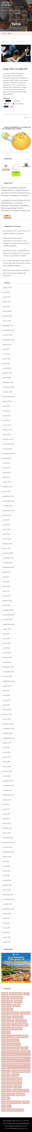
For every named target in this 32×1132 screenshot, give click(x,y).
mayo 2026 (7, 302)
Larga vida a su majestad (15, 68)
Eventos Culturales (10, 1013)
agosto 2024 (7, 401)
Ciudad (5, 997)
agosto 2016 (7, 857)
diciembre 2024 (8, 382)
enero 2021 (7, 605)
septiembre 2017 (8, 795)
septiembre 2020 (9, 624)
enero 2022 (7, 548)
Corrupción (7, 1001)
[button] (6, 167)
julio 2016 (6, 861)
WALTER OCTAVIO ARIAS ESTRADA (15, 270)
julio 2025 (6, 349)
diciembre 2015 (8, 894)
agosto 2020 (7, 629)
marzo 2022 (7, 539)
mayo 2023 (7, 472)
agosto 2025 (7, 344)
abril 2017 (6, 819)
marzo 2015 (7, 937)
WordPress (23, 1128)
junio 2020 (6, 638)
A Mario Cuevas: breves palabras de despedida (17, 273)
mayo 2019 (6, 700)
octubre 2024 (7, 392)
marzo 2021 (7, 596)
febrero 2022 (7, 544)
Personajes (7, 1086)
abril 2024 (6, 420)
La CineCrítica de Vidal (11, 1044)
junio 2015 (6, 923)
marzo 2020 (7, 653)
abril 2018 (6, 762)
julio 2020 (6, 634)
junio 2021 (6, 581)
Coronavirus (16, 997)
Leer (25, 117)
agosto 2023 (7, 458)
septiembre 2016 (8, 852)
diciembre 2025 (8, 325)
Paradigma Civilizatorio (11, 1083)
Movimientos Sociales (21, 1071)
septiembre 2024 (9, 397)
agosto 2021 (7, 572)
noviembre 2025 (8, 330)
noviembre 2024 (8, 387)
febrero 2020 (7, 657)
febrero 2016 (7, 885)
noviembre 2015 (8, 899)
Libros (24, 1048)
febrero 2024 (7, 430)
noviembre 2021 (8, 558)
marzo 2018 (7, 766)
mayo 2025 (7, 359)
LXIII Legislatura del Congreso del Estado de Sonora (15, 1053)
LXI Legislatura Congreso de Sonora (13, 1066)
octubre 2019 (7, 676)
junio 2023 (6, 468)
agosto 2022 (7, 515)
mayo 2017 (6, 814)
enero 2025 (7, 378)
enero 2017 (7, 833)
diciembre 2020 (8, 610)
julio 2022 (6, 520)
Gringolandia (8, 1021)
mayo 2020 (7, 643)
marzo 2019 (7, 709)
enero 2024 (7, 434)
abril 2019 (6, 705)
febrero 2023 (7, 487)
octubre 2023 (7, 449)
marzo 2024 (7, 425)
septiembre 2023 (9, 453)
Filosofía (6, 1017)
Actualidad (7, 65)
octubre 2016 (7, 847)
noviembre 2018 (8, 728)
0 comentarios (24, 115)
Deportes (6, 1005)
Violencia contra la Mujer (12, 1110)
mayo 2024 (7, 415)
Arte (4, 993)
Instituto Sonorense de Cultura (15, 1036)
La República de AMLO (10, 1048)
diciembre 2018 (8, 724)
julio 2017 (6, 804)
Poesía (17, 1086)
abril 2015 (6, 932)
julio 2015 (6, 918)
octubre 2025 (7, 335)
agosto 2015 (7, 913)
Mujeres (6, 1075)
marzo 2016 (7, 880)
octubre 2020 (8, 619)
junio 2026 (6, 297)
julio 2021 (6, 577)
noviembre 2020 (8, 615)
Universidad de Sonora (11, 1102)
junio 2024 (6, 411)
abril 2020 (6, 648)
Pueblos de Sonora (21, 1090)
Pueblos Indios (8, 1094)
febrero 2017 (7, 828)
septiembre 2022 (9, 510)
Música (15, 1075)
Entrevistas (7, 1009)
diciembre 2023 (8, 439)
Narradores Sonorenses (12, 1079)
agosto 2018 (7, 743)
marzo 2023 (7, 482)
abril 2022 (6, 534)
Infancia (6, 1032)
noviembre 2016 (8, 842)
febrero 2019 (7, 714)
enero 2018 (7, 776)
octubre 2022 (7, 506)
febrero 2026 (7, 316)
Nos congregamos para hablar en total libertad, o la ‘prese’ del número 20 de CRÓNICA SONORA (16, 253)
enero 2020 (7, 662)
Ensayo (16, 1005)
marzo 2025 (7, 368)
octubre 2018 (7, 733)
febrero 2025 (7, 373)
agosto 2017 (7, 800)
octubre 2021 (7, 562)
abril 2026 (6, 306)
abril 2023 (6, 477)
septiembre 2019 (8, 681)
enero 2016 (6, 890)
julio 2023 (6, 463)
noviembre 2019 (8, 672)
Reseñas (20, 1094)
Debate (18, 1001)
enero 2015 (6, 942)
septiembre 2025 (9, 340)
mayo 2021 (6, 586)
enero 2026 (7, 321)
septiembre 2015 (8, 909)
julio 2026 (6, 292)
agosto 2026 (7, 287)
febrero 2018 (7, 771)
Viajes (26, 1102)
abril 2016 (6, 876)
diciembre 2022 (8, 496)
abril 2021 (6, 591)
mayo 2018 (6, 757)
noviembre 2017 (8, 785)
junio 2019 (6, 695)
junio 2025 (6, 354)
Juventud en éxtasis (10, 1040)
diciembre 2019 (8, 667)
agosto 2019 (7, 686)
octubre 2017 (7, 790)
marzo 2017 (7, 823)
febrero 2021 (7, 600)
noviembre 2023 (8, 444)
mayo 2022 (7, 529)
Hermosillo (21, 1021)
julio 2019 (6, 690)
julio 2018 (6, 747)
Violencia (6, 1106)
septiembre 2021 (8, 567)
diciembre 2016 (8, 838)
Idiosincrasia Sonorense (12, 1028)
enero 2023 (7, 491)
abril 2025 (6, 363)
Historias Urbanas (19, 1024)
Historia (6, 1024)
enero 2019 (7, 719)
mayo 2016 (6, 871)
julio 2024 (6, 406)
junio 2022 (6, 525)
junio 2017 (6, 809)
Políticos (6, 1090)
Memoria (6, 1071)
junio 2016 (6, 866)
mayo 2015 (6, 928)
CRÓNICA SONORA (7, 4)
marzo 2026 (7, 311)
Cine (26, 993)
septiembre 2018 (8, 738)
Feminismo (25, 1013)
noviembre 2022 (8, 501)
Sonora (5, 1098)
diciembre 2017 (8, 781)
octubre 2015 (7, 904)
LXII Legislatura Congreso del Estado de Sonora (14, 1060)
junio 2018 (6, 752)
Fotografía (18, 1017)
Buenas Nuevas (15, 993)
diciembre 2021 (8, 553)
